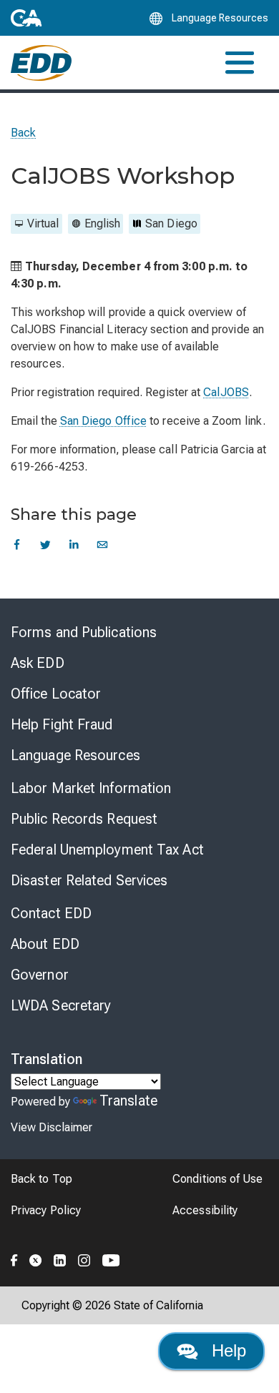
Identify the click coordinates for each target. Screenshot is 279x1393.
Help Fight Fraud (62, 724)
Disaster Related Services (89, 880)
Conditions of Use (217, 1179)
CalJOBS (226, 392)
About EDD (45, 944)
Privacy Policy (46, 1210)
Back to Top (41, 1179)
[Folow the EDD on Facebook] (14, 1258)
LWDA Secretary (61, 1005)
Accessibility (205, 1210)
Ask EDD (37, 662)
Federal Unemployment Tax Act (107, 849)
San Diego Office (103, 421)
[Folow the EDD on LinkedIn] (60, 1258)
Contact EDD (51, 913)
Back (23, 132)
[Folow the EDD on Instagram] (84, 1258)
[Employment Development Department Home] (41, 63)
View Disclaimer (51, 1127)
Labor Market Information (91, 788)
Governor (40, 974)
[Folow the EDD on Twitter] (35, 1258)
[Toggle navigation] (239, 62)
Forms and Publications (84, 632)
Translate (128, 1100)
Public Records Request (84, 818)
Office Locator (56, 693)
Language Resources (75, 755)
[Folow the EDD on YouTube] (111, 1258)
